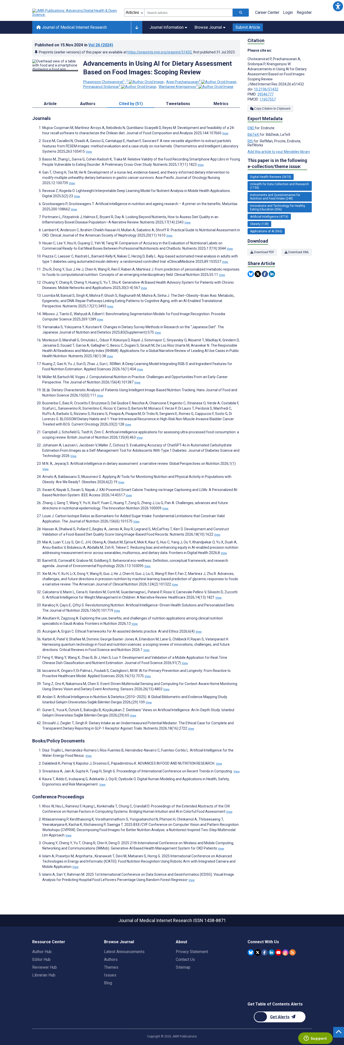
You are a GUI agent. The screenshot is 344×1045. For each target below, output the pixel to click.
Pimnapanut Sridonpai (101, 87)
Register (304, 12)
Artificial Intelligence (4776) (269, 216)
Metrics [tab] (221, 103)
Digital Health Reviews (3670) (270, 177)
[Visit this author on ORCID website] (146, 82)
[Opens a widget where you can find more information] (315, 1038)
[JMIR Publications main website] (75, 13)
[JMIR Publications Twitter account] (258, 952)
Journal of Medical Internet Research (74, 27)
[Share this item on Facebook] (265, 274)
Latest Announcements (124, 951)
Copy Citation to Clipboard (271, 108)
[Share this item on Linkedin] (272, 274)
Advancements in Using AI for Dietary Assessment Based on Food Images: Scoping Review (157, 68)
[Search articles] (241, 13)
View (225, 133)
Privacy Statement (192, 951)
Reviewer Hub (44, 967)
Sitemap (183, 967)
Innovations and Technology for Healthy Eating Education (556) (277, 207)
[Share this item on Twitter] (258, 274)
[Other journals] (136, 27)
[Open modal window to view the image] (55, 70)
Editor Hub (41, 959)
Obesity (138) (259, 224)
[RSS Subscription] (292, 952)
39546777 (265, 94)
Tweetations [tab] (178, 103)
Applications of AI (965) (266, 231)
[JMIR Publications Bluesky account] (251, 952)
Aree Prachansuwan (183, 82)
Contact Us (185, 959)
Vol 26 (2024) (100, 45)
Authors (111, 959)
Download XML (298, 252)
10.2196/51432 (266, 89)
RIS (251, 141)
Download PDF (263, 252)
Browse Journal (208, 27)
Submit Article (247, 27)
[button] (337, 6)
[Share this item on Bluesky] (251, 274)
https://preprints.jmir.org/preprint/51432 (159, 52)
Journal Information (167, 27)
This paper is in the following (277, 163)
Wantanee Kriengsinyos (178, 87)
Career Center (267, 12)
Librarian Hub (43, 975)
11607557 (268, 99)
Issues (110, 975)
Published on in (74, 45)
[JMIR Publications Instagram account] (285, 952)
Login (288, 12)
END (251, 128)
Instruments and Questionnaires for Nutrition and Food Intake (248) (275, 196)
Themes (111, 967)
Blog (108, 983)
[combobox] (188, 13)
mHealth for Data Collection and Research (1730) (279, 185)
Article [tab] (50, 103)
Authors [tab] (87, 103)
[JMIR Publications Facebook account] (264, 952)
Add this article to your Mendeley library (279, 152)
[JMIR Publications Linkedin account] (271, 952)
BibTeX (254, 135)
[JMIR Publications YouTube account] (278, 952)
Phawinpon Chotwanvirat (105, 82)
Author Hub (42, 951)
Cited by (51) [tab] (131, 103)
